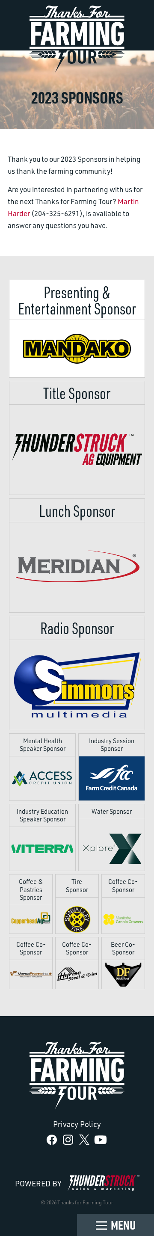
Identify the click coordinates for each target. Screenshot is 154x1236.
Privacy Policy (77, 1124)
